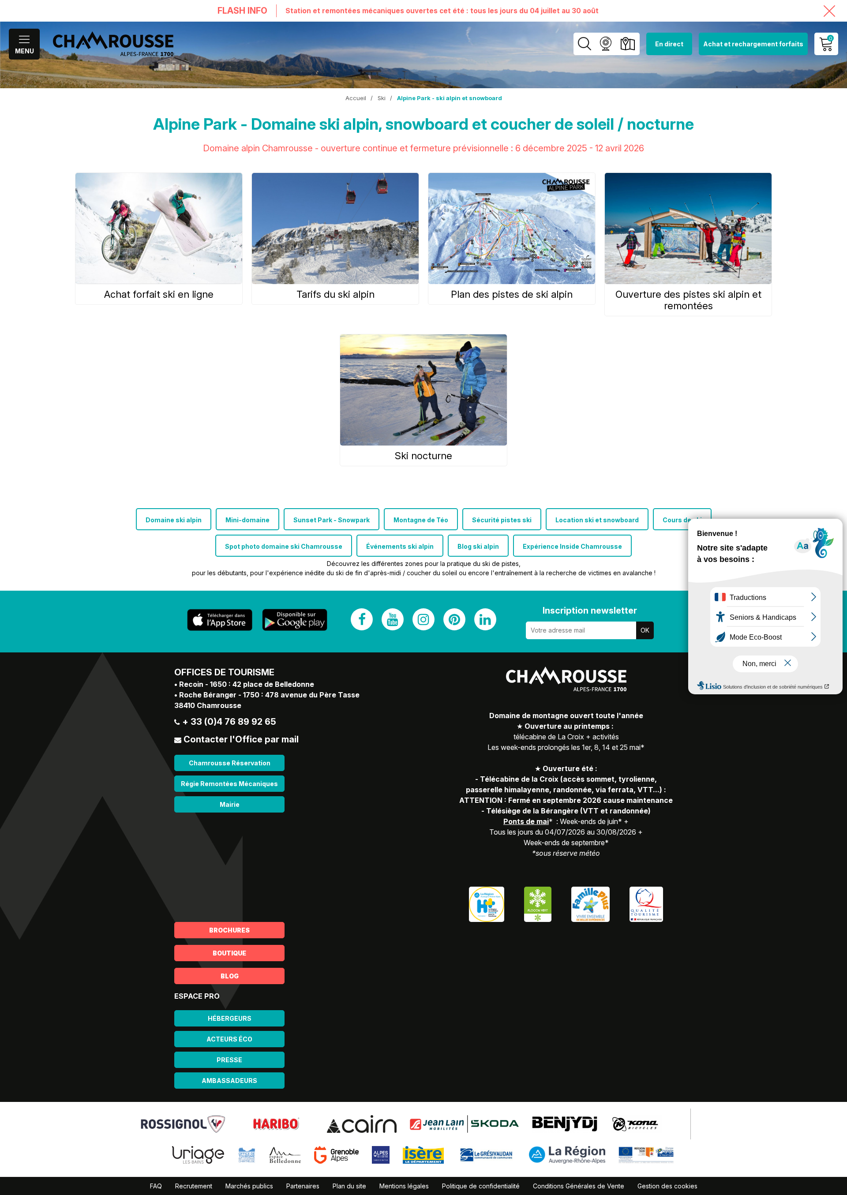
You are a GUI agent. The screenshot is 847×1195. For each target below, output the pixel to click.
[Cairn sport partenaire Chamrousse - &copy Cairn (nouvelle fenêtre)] (362, 1123)
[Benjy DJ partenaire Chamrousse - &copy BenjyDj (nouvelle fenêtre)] (564, 1123)
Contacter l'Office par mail (241, 739)
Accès (627, 44)
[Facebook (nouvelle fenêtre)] (362, 619)
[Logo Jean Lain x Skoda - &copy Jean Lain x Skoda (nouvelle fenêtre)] (464, 1123)
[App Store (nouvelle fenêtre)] (220, 620)
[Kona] (636, 1123)
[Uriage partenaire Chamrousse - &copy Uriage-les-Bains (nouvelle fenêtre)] (198, 1154)
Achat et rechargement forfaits (753, 44)
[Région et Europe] (646, 1154)
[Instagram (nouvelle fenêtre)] (423, 619)
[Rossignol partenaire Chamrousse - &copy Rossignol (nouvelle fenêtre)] (183, 1123)
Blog (230, 976)
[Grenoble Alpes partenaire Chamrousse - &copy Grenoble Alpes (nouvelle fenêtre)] (336, 1154)
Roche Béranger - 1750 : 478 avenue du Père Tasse (269, 694)
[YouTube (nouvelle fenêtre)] (393, 619)
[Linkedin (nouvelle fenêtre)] (485, 619)
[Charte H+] (486, 903)
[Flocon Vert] (537, 903)
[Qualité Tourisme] (646, 903)
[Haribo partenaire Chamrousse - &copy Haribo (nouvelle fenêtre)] (276, 1123)
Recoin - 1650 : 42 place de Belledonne (246, 684)
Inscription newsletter (590, 610)
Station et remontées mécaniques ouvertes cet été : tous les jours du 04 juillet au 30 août (442, 11)
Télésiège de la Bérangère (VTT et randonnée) (568, 810)
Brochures (229, 930)
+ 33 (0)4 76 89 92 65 (229, 721)
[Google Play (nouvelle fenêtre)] (295, 619)
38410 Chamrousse (207, 705)
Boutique (229, 953)
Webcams (605, 44)
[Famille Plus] (590, 903)
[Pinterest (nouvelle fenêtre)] (454, 619)
